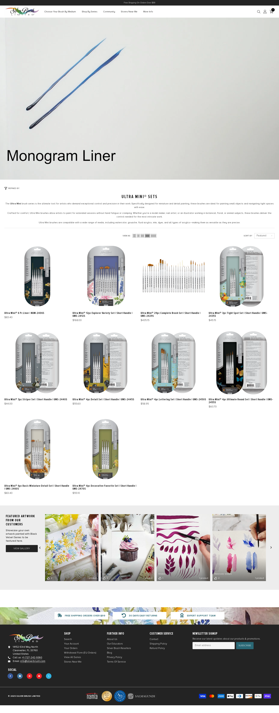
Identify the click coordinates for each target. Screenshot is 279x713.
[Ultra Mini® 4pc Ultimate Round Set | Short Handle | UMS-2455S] (242, 363)
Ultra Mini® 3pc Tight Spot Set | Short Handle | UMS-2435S (238, 315)
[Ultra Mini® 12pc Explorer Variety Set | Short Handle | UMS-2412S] (105, 276)
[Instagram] (20, 676)
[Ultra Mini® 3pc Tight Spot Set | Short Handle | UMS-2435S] (242, 276)
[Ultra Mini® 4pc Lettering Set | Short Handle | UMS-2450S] (174, 363)
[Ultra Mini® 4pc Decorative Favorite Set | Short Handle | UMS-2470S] (105, 449)
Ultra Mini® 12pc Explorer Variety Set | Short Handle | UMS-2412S (103, 315)
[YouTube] (39, 676)
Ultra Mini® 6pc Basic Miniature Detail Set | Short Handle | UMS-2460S (36, 487)
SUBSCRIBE (244, 645)
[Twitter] (48, 676)
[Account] (265, 11)
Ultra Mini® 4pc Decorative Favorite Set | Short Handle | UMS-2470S (104, 487)
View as (126, 236)
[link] (81, 615)
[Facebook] (10, 676)
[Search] (258, 11)
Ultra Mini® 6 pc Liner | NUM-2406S (24, 313)
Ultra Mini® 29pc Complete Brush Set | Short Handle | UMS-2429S (171, 315)
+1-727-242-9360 (32, 657)
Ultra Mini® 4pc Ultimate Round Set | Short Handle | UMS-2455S (241, 401)
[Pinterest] (29, 676)
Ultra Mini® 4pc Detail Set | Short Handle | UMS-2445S (103, 399)
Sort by (248, 236)
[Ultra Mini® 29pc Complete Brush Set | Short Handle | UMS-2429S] (174, 276)
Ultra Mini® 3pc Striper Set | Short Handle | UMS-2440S (35, 399)
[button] (134, 236)
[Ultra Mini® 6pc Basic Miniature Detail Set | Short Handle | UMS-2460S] (37, 449)
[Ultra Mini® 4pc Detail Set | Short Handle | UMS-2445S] (105, 363)
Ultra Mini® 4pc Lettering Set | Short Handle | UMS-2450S (173, 399)
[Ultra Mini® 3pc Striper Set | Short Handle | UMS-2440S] (37, 363)
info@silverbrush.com (32, 661)
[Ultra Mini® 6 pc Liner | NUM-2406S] (37, 276)
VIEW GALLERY (22, 548)
